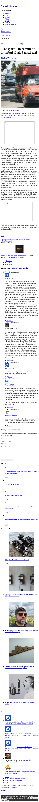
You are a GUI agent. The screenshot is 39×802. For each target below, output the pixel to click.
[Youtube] (3, 791)
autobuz (6, 239)
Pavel (6, 385)
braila (16, 239)
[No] (8, 800)
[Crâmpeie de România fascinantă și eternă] (21, 544)
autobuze (11, 239)
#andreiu (7, 14)
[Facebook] (1, 791)
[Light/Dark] (2, 30)
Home (7, 777)
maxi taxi (21, 239)
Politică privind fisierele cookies (15, 778)
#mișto (7, 15)
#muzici (7, 17)
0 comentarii (13, 58)
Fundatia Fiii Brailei (13, 115)
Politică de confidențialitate (13, 780)
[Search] (1, 42)
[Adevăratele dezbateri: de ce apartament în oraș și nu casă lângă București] (8, 732)
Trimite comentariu (7, 460)
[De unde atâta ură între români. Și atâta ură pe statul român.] (21, 686)
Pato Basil (8, 415)
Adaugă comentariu (19, 268)
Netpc (7, 368)
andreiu (16, 110)
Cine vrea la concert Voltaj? (13, 484)
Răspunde (9, 321)
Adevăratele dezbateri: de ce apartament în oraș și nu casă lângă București (20, 723)
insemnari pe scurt (10, 24)
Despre (7, 782)
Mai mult (4, 800)
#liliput (7, 19)
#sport (7, 21)
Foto (2, 236)
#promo (7, 22)
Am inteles (34, 798)
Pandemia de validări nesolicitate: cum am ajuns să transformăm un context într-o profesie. (19, 667)
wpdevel (14, 787)
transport (9, 241)
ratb (5, 241)
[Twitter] (5, 791)
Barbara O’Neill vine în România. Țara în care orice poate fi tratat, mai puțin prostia (21, 735)
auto (2, 239)
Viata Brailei (7, 117)
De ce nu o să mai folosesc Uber (13, 495)
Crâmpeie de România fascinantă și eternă (17, 560)
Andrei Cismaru (9, 6)
